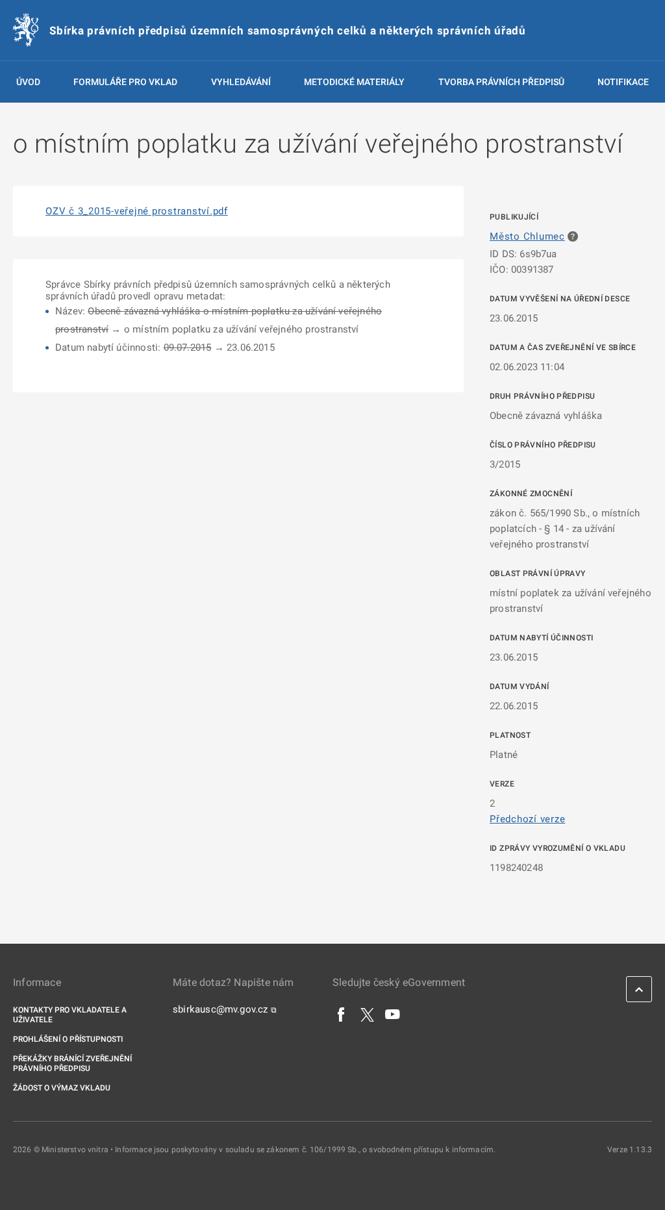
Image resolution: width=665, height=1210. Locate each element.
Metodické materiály (354, 82)
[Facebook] (341, 1014)
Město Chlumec (527, 236)
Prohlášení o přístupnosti (68, 1039)
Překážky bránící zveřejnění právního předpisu (72, 1063)
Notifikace (623, 82)
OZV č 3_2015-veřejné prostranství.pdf (136, 211)
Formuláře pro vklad (125, 82)
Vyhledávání (241, 82)
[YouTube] (393, 1014)
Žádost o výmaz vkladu (61, 1087)
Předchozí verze (527, 819)
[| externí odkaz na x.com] (367, 1014)
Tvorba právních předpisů (501, 82)
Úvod (28, 82)
